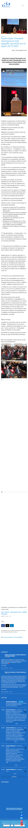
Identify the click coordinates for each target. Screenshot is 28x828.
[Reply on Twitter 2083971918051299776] (6, 742)
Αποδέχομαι (6, 825)
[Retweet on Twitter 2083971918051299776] (9, 742)
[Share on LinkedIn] (12, 625)
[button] (23, 6)
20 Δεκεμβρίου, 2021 (5, 630)
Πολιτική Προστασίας (19, 825)
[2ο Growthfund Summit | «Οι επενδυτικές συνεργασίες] (14, 800)
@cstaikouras (19, 709)
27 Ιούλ (7, 747)
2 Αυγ (25, 709)
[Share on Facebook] (3, 625)
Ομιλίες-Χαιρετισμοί (5, 631)
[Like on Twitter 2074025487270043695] (12, 774)
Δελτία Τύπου (13, 630)
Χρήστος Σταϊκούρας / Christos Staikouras (15, 654)
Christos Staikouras (11, 709)
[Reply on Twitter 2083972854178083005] (6, 723)
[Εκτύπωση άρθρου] (6, 637)
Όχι (12, 825)
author (15, 631)
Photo (5, 665)
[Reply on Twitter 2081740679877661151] (6, 765)
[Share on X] (7, 625)
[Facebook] (21, 815)
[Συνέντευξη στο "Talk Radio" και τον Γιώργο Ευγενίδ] (14, 805)
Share (11, 691)
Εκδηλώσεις (18, 630)
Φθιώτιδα (10, 631)
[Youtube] (21, 824)
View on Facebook (4, 691)
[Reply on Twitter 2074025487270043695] (6, 774)
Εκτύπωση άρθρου (17, 637)
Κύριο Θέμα (23, 630)
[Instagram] (21, 821)
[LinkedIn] (21, 812)
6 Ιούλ (7, 771)
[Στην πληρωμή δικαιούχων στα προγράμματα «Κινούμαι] (14, 791)
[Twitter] (21, 818)
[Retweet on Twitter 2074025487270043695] (9, 774)
